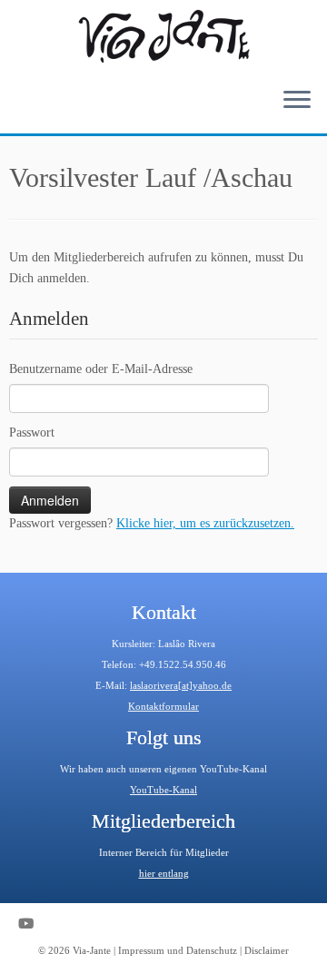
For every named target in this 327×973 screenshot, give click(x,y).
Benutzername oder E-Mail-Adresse (101, 369)
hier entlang (164, 873)
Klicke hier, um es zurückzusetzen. (205, 523)
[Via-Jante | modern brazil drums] (163, 36)
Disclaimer (266, 950)
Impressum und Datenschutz (177, 950)
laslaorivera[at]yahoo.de (181, 685)
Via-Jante (92, 950)
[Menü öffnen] (297, 100)
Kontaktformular (163, 706)
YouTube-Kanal (163, 789)
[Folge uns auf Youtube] (30, 923)
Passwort (31, 432)
